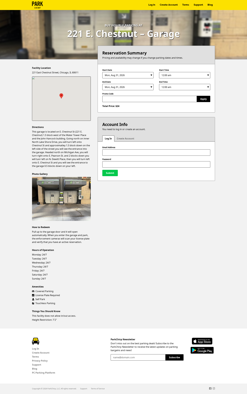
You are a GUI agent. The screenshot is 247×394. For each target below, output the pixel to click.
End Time (163, 82)
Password (106, 159)
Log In (151, 5)
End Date (106, 82)
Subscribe (174, 357)
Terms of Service (98, 388)
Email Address (108, 147)
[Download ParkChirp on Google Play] (202, 350)
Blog (210, 5)
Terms (185, 5)
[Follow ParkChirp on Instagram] (214, 389)
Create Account (169, 5)
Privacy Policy (40, 360)
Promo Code (107, 93)
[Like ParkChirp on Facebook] (210, 389)
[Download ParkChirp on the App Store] (202, 341)
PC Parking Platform (43, 372)
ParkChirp (37, 5)
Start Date (107, 70)
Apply (203, 99)
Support (198, 5)
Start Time (164, 70)
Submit (110, 173)
